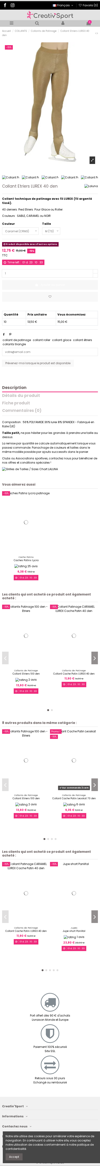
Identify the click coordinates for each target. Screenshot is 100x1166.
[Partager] (4, 334)
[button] (48, 710)
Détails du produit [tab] (21, 395)
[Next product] (97, 33)
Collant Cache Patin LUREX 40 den (74, 674)
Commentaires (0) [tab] (21, 410)
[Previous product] (96, 33)
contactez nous (60, 458)
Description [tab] (14, 387)
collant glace (61, 340)
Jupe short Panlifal (74, 931)
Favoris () (90, 5)
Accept (14, 1157)
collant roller (41, 340)
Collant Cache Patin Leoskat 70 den (74, 798)
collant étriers (82, 340)
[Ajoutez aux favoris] (50, 297)
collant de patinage (17, 340)
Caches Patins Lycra (26, 560)
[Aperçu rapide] (29, 552)
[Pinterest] (10, 334)
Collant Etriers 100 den (26, 674)
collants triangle (14, 344)
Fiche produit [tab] (16, 403)
